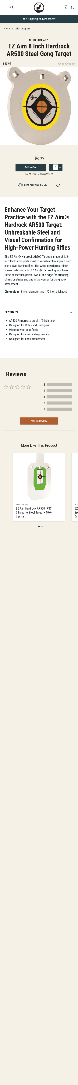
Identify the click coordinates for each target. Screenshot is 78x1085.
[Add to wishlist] (58, 185)
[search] (12, 7)
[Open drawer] (5, 7)
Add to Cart (31, 167)
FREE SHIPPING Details (35, 185)
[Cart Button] (72, 7)
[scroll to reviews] (66, 64)
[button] (39, 312)
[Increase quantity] (60, 167)
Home (7, 28)
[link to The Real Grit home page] (39, 8)
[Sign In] (65, 7)
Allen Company (22, 28)
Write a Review (39, 420)
